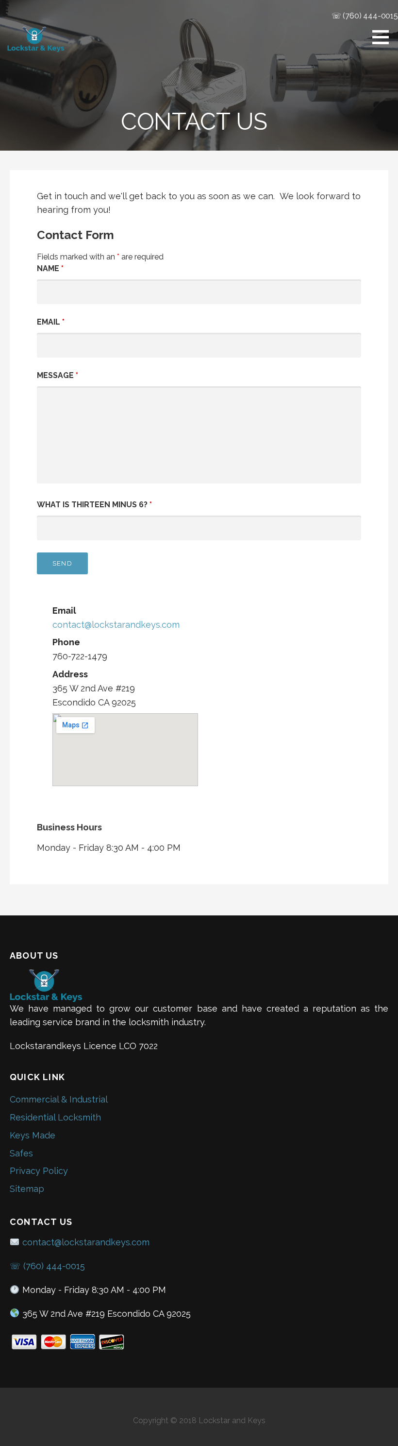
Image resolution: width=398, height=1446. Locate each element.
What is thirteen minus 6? (94, 504)
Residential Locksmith (55, 1117)
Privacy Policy (39, 1171)
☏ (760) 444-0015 (365, 15)
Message (57, 375)
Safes (21, 1153)
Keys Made (32, 1135)
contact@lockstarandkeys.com (116, 625)
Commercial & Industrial (59, 1099)
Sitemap (27, 1189)
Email (51, 322)
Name (50, 268)
